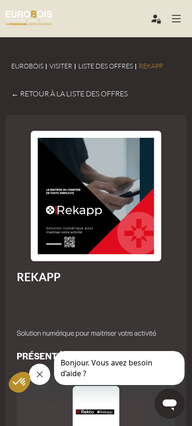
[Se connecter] (156, 21)
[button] (180, 19)
